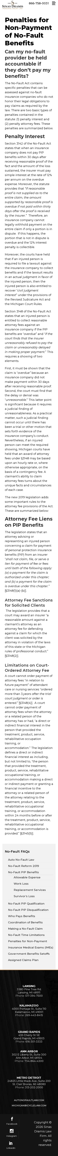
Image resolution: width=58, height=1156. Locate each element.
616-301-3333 (33, 1041)
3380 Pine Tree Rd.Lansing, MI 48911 (29, 991)
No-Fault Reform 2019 (23, 866)
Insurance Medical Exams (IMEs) (30, 947)
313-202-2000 (34, 1087)
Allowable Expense (27, 877)
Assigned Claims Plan (23, 960)
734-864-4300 (34, 1061)
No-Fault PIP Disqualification (28, 909)
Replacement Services (30, 890)
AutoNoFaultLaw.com (29, 1100)
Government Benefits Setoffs (29, 953)
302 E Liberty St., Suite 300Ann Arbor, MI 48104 (29, 1056)
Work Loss (21, 883)
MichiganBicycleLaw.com (29, 1105)
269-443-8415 (34, 1015)
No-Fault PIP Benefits (23, 872)
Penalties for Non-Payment (27, 941)
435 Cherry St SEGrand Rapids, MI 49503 (29, 1037)
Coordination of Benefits (25, 922)
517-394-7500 (34, 995)
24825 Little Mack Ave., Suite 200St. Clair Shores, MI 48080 (29, 1082)
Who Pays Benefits (21, 916)
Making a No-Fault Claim (25, 928)
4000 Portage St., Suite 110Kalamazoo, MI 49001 (29, 1010)
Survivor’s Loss (24, 896)
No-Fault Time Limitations (26, 935)
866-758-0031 (39, 3)
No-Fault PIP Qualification (26, 903)
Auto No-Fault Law (21, 859)
